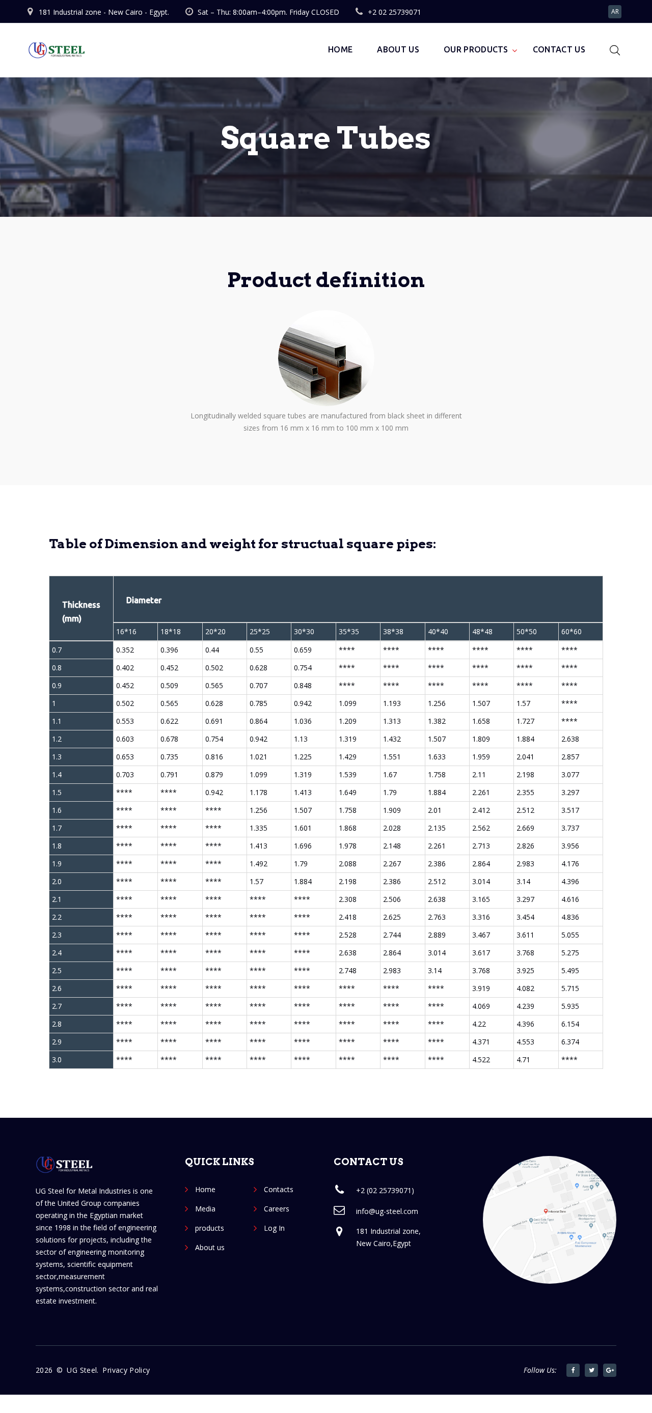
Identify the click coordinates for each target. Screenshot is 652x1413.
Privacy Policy (126, 1370)
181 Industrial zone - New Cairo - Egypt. (104, 12)
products (209, 1228)
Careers (276, 1208)
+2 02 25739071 (394, 12)
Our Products (476, 49)
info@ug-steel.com (387, 1211)
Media (205, 1208)
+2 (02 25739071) (385, 1190)
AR (615, 11)
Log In (274, 1228)
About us (398, 49)
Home (340, 49)
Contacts (278, 1189)
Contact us (559, 49)
